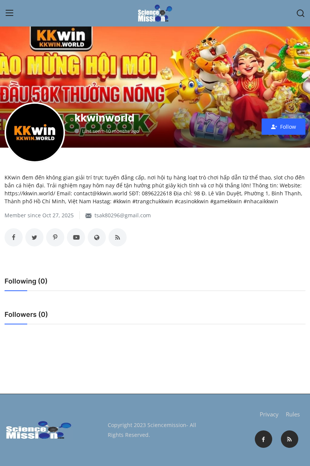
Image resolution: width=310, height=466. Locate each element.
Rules (293, 414)
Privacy (269, 414)
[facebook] (263, 439)
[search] (300, 13)
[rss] (289, 439)
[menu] (9, 13)
